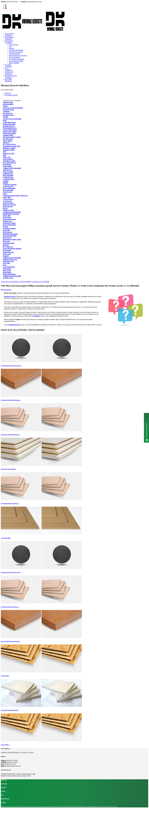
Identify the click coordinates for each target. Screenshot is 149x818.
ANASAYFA (5, 282)
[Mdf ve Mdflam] (21, 534)
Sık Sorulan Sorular (11, 95)
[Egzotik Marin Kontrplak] (21, 396)
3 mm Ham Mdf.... (6, 538)
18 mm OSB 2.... (5, 744)
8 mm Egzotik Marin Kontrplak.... (10, 641)
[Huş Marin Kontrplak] (21, 706)
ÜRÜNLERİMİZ (25, 282)
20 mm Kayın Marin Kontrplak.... (10, 434)
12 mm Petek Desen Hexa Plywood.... (11, 365)
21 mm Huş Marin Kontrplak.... (10, 710)
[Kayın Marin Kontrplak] (21, 430)
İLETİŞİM (45, 282)
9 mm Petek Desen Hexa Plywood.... (11, 572)
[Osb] (21, 672)
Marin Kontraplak (6, 289)
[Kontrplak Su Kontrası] (21, 499)
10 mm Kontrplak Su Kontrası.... (10, 503)
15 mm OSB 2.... (5, 676)
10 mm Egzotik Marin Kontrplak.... (11, 400)
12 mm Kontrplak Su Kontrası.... (10, 607)
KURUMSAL (15, 282)
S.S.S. (40, 282)
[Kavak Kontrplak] (21, 465)
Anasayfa (8, 93)
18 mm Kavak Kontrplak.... (8, 469)
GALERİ (34, 282)
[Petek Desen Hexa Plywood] (21, 362)
